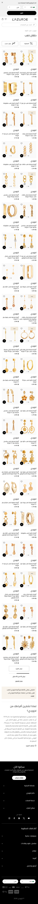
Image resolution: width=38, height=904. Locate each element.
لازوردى (34, 31)
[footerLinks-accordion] (19, 785)
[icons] (29, 818)
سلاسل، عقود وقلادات (28, 843)
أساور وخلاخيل (31, 865)
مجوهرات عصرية (30, 835)
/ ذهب (30, 31)
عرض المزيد (19, 668)
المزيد (32, 696)
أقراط (34, 858)
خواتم (34, 850)
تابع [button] (21, 12)
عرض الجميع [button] (19, 681)
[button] (21, 52)
